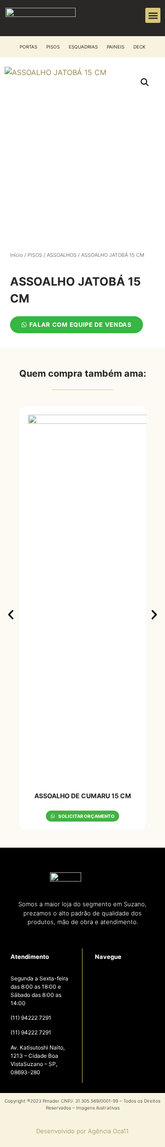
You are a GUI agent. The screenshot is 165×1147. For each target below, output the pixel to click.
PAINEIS (115, 46)
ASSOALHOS (62, 255)
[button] (152, 15)
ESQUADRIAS (83, 46)
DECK (139, 46)
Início (16, 255)
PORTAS (28, 46)
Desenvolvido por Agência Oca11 (82, 1131)
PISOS (53, 46)
